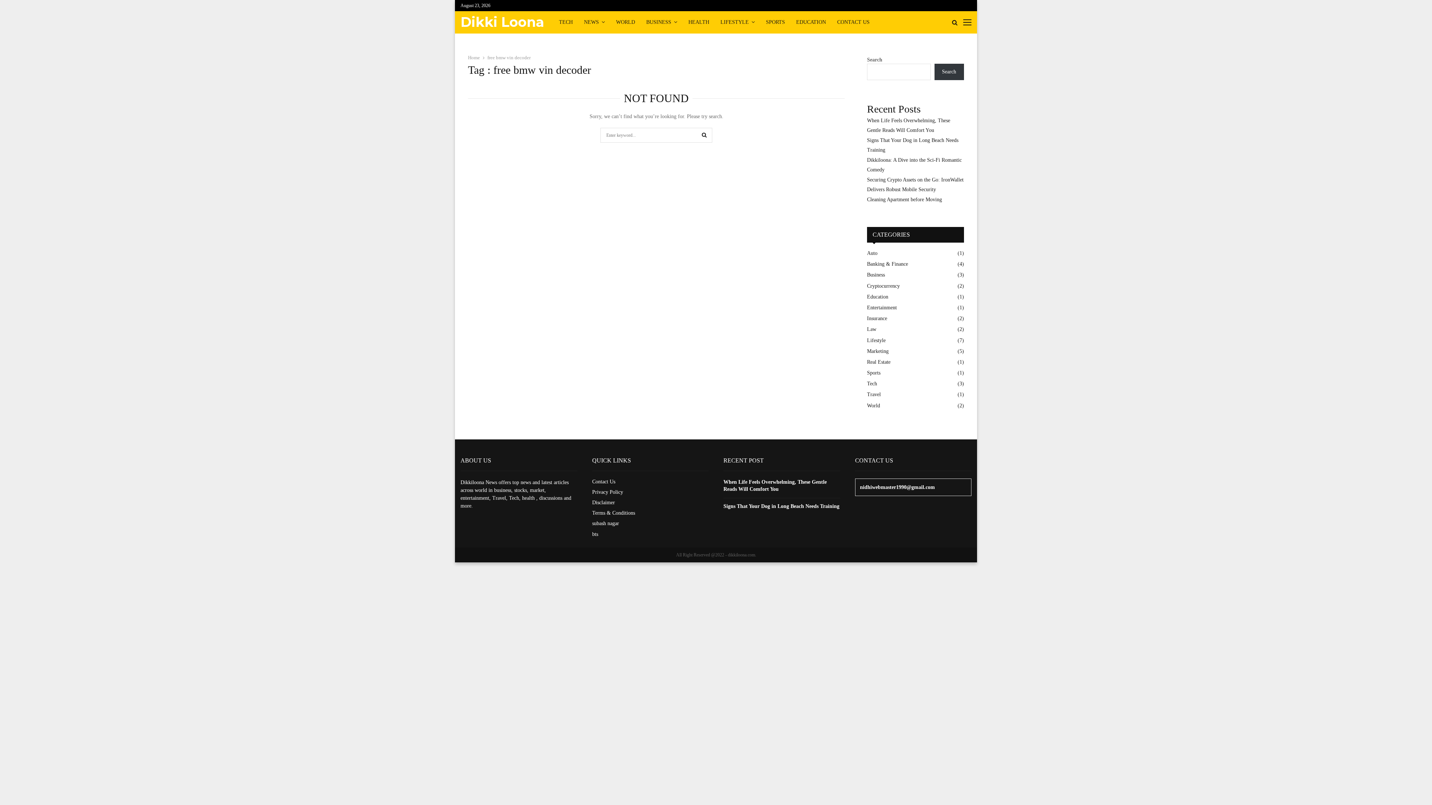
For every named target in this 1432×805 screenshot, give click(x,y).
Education (811, 22)
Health (698, 22)
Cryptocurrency (883, 286)
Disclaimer (603, 502)
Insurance (877, 318)
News (591, 22)
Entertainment (882, 307)
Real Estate (879, 362)
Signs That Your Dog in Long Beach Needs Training (781, 506)
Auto (872, 253)
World (625, 22)
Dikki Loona (502, 22)
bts (595, 534)
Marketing (878, 351)
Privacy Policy (607, 492)
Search (874, 60)
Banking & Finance (887, 264)
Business (658, 22)
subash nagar (605, 523)
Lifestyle (734, 22)
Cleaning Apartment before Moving (904, 199)
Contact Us (853, 22)
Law (871, 329)
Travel (874, 394)
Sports (775, 22)
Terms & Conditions (613, 513)
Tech (566, 22)
